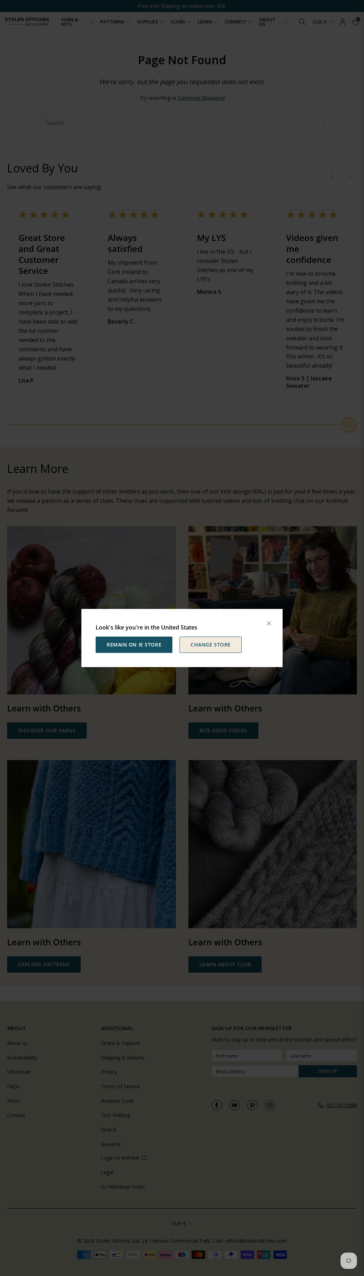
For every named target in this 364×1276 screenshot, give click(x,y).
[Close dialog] (268, 623)
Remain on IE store (134, 644)
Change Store (211, 644)
